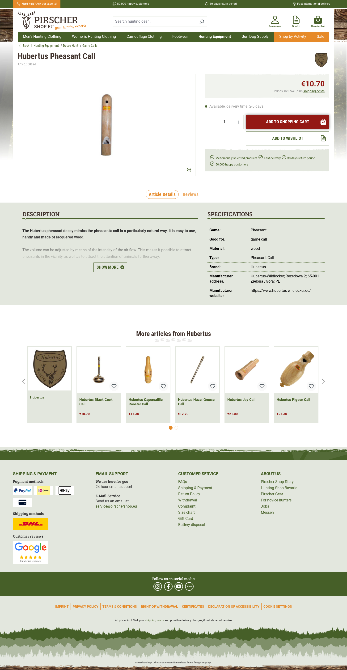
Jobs (265, 506)
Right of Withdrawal (159, 606)
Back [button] (27, 45)
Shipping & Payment (195, 488)
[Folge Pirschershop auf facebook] (168, 586)
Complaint (186, 506)
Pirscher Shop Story (277, 481)
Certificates (193, 606)
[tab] (162, 194)
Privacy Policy (85, 606)
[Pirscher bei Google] (31, 552)
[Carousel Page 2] (176, 428)
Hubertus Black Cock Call (96, 402)
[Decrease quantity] (210, 122)
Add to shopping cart (287, 121)
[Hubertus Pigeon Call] (296, 370)
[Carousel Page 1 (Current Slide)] (171, 428)
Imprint (62, 606)
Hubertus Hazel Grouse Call (196, 402)
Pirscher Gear (272, 494)
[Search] (201, 21)
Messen (267, 512)
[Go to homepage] (55, 20)
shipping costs (314, 91)
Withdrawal (187, 500)
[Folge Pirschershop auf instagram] (157, 586)
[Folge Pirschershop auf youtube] (178, 586)
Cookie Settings (277, 606)
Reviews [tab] (191, 194)
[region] (106, 125)
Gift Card (185, 518)
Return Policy (189, 494)
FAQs (182, 481)
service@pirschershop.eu (116, 506)
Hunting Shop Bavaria (279, 488)
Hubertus (37, 397)
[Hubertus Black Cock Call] (99, 370)
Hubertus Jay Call (241, 400)
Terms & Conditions (119, 606)
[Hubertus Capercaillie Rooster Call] (148, 370)
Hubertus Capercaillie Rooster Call (146, 402)
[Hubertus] (321, 60)
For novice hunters (276, 500)
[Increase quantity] (239, 122)
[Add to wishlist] (114, 386)
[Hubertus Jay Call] (247, 370)
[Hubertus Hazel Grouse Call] (197, 370)
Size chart (186, 512)
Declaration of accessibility (233, 606)
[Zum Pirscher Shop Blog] (189, 586)
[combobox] (154, 21)
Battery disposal (191, 524)
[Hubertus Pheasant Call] (106, 125)
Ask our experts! (39, 3)
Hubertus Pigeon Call (293, 400)
